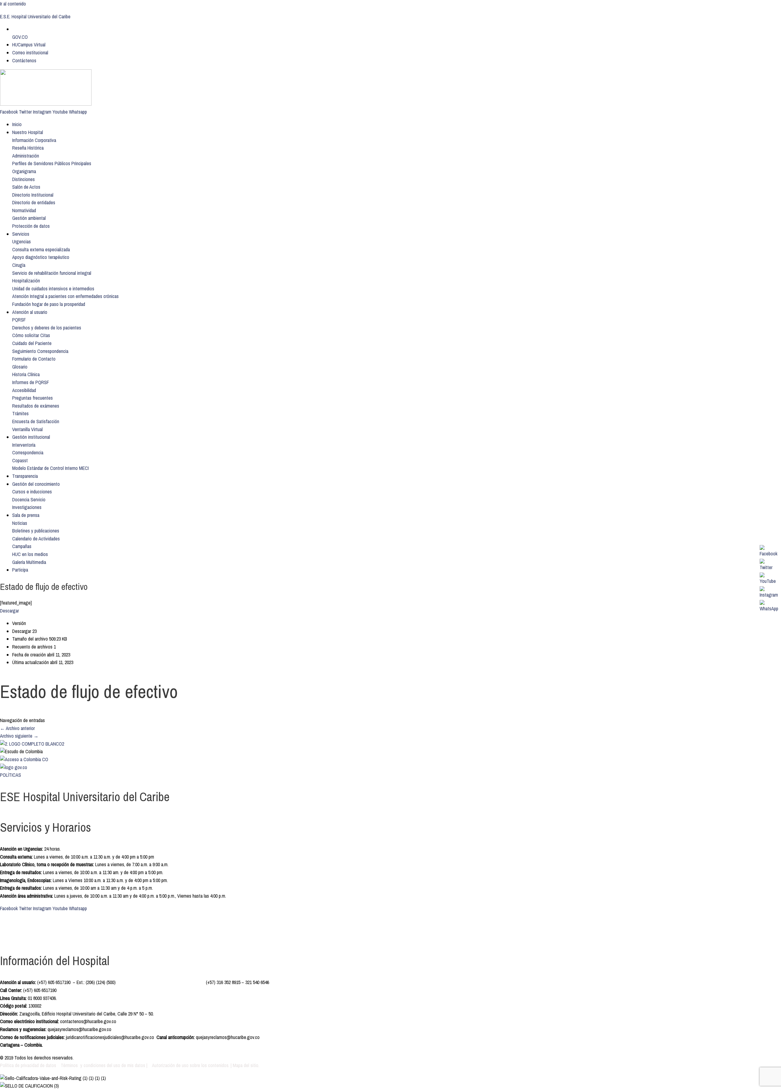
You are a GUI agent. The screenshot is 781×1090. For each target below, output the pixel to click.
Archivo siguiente (19, 735)
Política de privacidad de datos (28, 1065)
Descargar (9, 610)
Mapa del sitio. (246, 1065)
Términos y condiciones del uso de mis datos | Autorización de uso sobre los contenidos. (145, 1065)
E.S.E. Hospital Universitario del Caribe (35, 16)
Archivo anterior (17, 728)
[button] (34, 140)
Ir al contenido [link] (13, 3)
